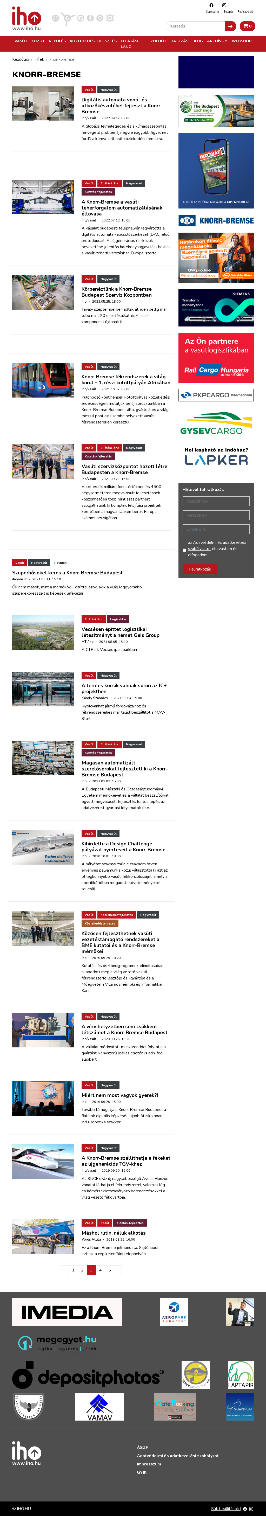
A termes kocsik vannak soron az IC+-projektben (125, 688)
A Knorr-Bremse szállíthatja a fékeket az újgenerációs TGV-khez (126, 1161)
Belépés (228, 12)
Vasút (21, 41)
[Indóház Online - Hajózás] (110, 18)
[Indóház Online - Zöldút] (99, 18)
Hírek (39, 59)
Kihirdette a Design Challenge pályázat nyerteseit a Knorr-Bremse (123, 846)
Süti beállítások (225, 1509)
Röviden (60, 563)
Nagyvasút (108, 90)
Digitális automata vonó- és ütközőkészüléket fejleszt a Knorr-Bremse (122, 105)
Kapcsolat (212, 12)
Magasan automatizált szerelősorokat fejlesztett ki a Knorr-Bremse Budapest (125, 769)
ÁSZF (142, 1447)
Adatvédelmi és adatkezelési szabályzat (178, 1456)
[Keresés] (230, 26)
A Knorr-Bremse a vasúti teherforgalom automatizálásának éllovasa (122, 208)
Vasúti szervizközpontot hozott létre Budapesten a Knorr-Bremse (124, 469)
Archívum (217, 41)
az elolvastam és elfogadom (217, 549)
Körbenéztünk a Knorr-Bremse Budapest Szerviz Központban (117, 292)
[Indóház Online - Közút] (80, 18)
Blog (197, 41)
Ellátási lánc (129, 43)
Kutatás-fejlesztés (98, 192)
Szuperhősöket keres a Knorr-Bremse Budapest (67, 572)
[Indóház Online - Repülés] (68, 18)
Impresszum (149, 1464)
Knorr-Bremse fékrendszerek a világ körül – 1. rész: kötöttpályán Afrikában (126, 379)
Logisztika (118, 619)
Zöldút (158, 41)
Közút (38, 41)
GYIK (142, 1472)
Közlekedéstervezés (100, 923)
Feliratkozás (200, 569)
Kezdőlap (20, 59)
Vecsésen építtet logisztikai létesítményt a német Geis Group (120, 632)
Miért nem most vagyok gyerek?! (120, 1095)
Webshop (241, 41)
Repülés (57, 41)
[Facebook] (210, 5)
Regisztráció (245, 12)
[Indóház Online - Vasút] (55, 18)
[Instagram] (223, 5)
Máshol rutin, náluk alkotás (114, 1233)
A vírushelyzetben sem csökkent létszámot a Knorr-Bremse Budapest (125, 1029)
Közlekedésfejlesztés (93, 41)
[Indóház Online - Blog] (90, 18)
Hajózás (179, 41)
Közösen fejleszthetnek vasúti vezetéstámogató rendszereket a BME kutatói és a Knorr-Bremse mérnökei (120, 942)
